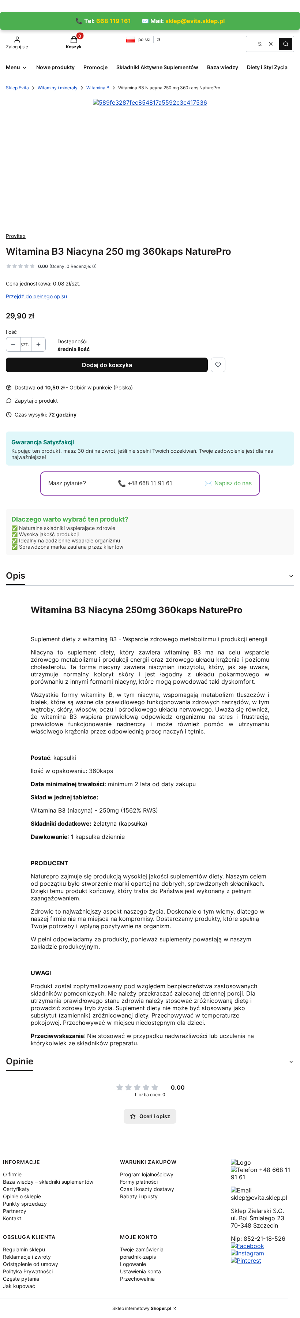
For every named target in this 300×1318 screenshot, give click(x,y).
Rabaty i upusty (139, 1196)
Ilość (11, 332)
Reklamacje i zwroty (27, 1257)
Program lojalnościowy (146, 1174)
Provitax (16, 236)
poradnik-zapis (138, 1257)
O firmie (12, 1174)
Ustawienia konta (140, 1271)
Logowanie (133, 1264)
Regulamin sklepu (24, 1249)
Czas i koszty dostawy (147, 1189)
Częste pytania (21, 1279)
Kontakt (12, 1218)
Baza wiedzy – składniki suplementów (48, 1182)
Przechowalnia (137, 1279)
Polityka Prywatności (28, 1271)
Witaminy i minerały (58, 87)
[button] (285, 44)
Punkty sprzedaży (25, 1204)
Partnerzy (14, 1211)
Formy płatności (139, 1182)
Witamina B (97, 87)
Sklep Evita (17, 87)
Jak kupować (19, 1286)
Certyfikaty (16, 1189)
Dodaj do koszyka (107, 365)
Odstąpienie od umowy (30, 1264)
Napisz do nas (233, 483)
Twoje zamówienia (142, 1249)
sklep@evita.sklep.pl (195, 21)
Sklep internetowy (141, 1308)
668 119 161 (113, 21)
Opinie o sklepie (22, 1196)
